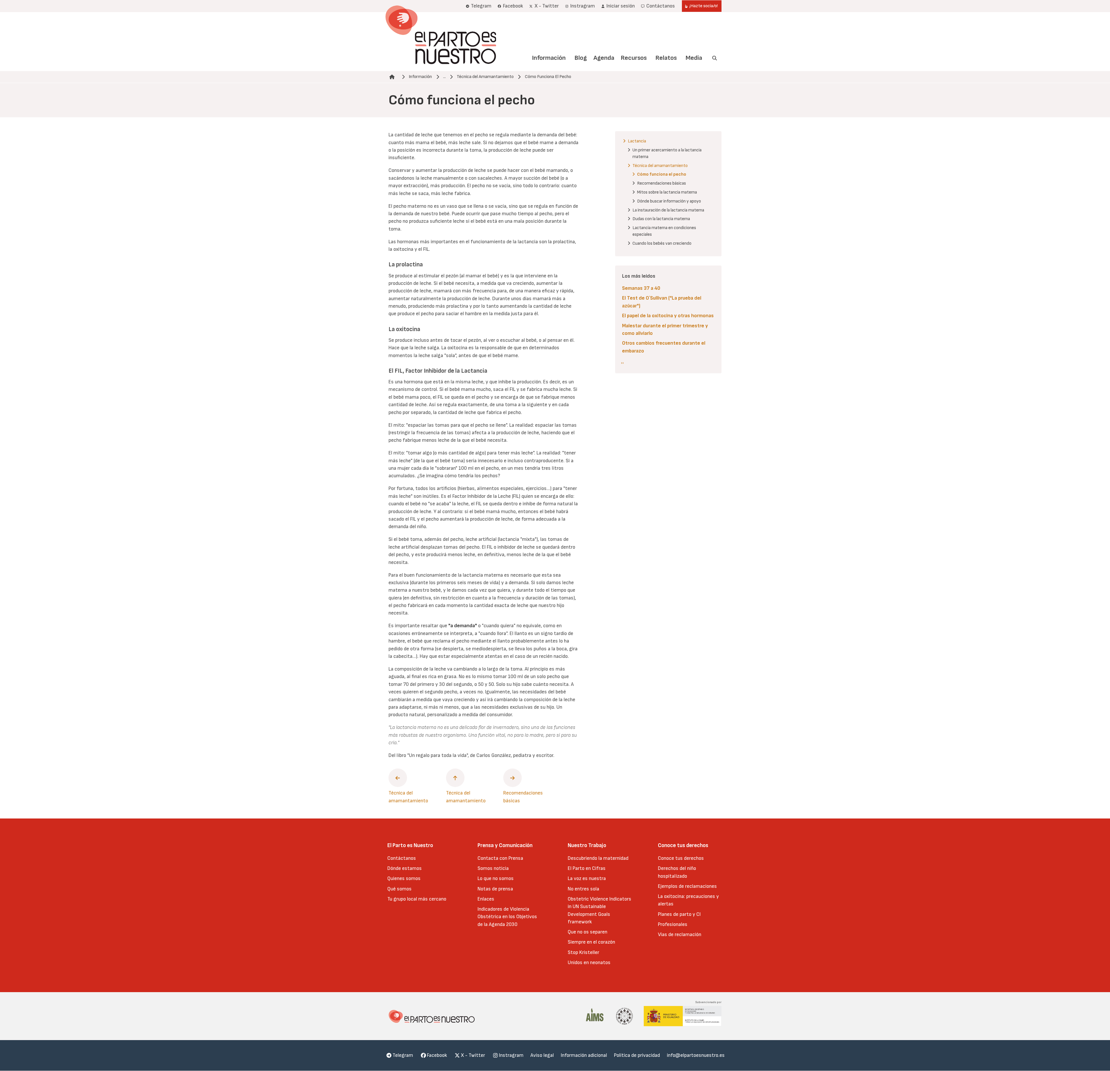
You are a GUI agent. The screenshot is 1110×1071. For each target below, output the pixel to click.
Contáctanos (401, 858)
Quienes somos (404, 878)
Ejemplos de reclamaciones (687, 886)
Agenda (603, 58)
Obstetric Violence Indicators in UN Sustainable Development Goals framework (599, 910)
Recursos (634, 58)
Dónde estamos (404, 868)
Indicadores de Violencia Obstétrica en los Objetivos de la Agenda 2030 (507, 916)
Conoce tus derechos (681, 858)
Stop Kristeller (583, 952)
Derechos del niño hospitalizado (677, 872)
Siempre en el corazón (591, 942)
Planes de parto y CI (679, 914)
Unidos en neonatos (589, 962)
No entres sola (583, 889)
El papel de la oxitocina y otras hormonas (668, 316)
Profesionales (672, 924)
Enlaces (486, 899)
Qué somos (399, 889)
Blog (580, 58)
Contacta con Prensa (500, 858)
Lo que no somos (496, 878)
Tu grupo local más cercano (416, 899)
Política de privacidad (637, 1055)
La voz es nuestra (587, 878)
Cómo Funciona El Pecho (548, 76)
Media (694, 58)
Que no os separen (587, 932)
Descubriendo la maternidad (598, 858)
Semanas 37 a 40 (641, 288)
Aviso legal (542, 1055)
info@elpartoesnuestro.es (696, 1055)
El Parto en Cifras (587, 868)
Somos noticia (493, 868)
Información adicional (584, 1055)
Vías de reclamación (679, 934)
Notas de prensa (495, 889)
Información (549, 58)
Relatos (666, 58)
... (444, 76)
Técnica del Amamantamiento (485, 76)
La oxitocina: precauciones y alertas (688, 900)
